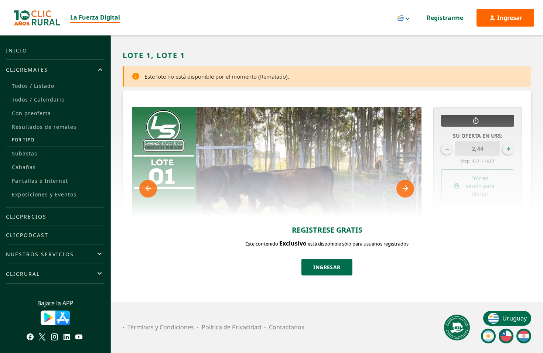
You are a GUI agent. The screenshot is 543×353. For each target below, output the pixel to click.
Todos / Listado (33, 85)
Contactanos (286, 327)
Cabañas (24, 167)
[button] (477, 227)
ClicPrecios (26, 216)
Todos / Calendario (38, 99)
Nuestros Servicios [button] (40, 254)
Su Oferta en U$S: (477, 135)
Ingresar (327, 267)
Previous (148, 189)
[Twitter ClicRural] (42, 338)
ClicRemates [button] (27, 69)
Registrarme (445, 18)
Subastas (24, 153)
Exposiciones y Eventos (44, 194)
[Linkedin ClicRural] (66, 338)
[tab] (55, 69)
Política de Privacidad (231, 327)
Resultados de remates (44, 126)
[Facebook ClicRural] (30, 338)
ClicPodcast (27, 235)
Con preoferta (31, 113)
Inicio (16, 50)
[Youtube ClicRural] (79, 338)
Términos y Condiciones (160, 327)
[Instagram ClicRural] (54, 338)
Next (405, 189)
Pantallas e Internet (40, 180)
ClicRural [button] (23, 273)
